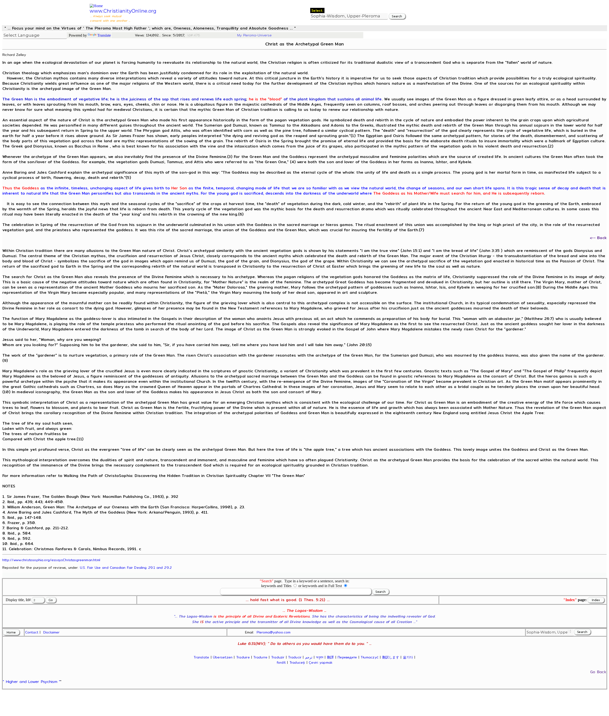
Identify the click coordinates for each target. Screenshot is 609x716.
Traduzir (278, 657)
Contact (31, 632)
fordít (281, 662)
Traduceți (297, 662)
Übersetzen (222, 657)
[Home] (96, 6)
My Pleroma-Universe (254, 35)
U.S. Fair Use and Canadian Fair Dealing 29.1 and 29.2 (126, 567)
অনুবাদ (319, 657)
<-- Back (598, 238)
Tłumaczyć (369, 657)
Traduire (243, 657)
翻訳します (390, 657)
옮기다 (408, 657)
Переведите (347, 657)
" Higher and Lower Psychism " (31, 682)
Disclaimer (51, 632)
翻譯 (330, 657)
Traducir (294, 657)
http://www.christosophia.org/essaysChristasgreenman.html (51, 560)
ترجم (308, 657)
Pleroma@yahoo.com (273, 632)
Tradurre (260, 657)
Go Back (598, 672)
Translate (104, 35)
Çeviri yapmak (320, 662)
